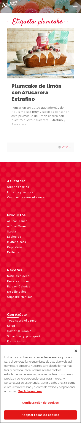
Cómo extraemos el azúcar (26, 197)
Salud (11, 325)
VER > (66, 147)
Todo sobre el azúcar (22, 320)
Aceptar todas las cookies (40, 414)
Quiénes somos (18, 187)
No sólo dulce (17, 291)
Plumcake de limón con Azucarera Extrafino (36, 92)
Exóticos (13, 252)
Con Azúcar (17, 315)
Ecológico (14, 236)
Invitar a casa (16, 242)
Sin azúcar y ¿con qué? (23, 336)
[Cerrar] (76, 351)
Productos (16, 215)
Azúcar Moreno (18, 226)
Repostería (15, 247)
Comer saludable (19, 331)
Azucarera (16, 181)
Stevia (11, 231)
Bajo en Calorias (18, 286)
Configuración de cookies (40, 402)
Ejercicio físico (17, 341)
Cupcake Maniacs (19, 297)
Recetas (14, 270)
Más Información (30, 391)
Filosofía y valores (20, 192)
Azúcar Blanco (17, 221)
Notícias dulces (18, 276)
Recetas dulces (18, 281)
